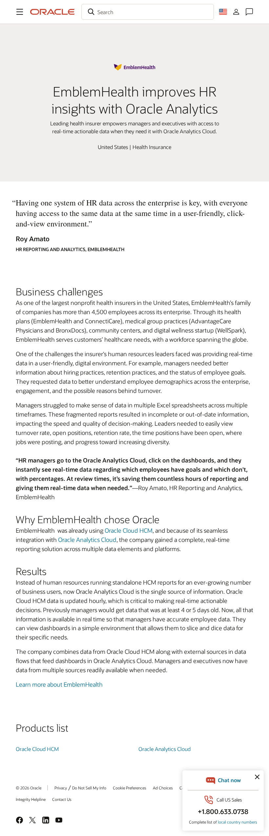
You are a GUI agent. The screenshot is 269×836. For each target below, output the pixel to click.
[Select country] (223, 12)
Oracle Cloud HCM (129, 530)
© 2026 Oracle (28, 787)
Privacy (60, 787)
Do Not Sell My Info (89, 787)
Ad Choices (163, 787)
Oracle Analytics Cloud (87, 540)
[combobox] (147, 12)
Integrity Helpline (31, 799)
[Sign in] (236, 12)
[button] (20, 12)
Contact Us (62, 799)
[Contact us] (249, 12)
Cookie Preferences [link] (129, 787)
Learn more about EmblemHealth (59, 684)
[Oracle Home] (52, 12)
